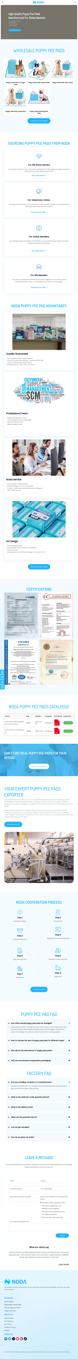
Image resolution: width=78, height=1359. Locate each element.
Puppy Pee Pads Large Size (15, 111)
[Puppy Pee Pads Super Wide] (39, 70)
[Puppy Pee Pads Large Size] (15, 97)
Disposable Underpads (12, 1305)
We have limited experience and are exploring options (53, 1213)
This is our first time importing (52, 1217)
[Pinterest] (21, 1338)
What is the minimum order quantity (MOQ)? (28, 1097)
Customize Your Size (39, 212)
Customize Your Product (39, 121)
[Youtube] (17, 1338)
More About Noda (13, 824)
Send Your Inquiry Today (39, 567)
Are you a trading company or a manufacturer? (30, 1082)
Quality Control (10, 1327)
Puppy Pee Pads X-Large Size (15, 83)
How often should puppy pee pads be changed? (30, 1023)
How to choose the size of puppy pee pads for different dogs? (36, 1040)
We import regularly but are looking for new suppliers (51, 1207)
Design (6, 1330)
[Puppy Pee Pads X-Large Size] (15, 68)
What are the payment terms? (22, 1117)
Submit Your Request (39, 766)
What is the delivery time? (20, 1107)
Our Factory (8, 1321)
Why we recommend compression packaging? (29, 1060)
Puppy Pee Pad (10, 1311)
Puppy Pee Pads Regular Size (39, 112)
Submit (62, 1236)
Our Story (7, 1324)
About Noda (8, 1318)
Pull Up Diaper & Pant (12, 1308)
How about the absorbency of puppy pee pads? (30, 1050)
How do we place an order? (21, 1137)
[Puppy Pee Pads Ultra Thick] (62, 68)
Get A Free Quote (39, 175)
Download (68, 723)
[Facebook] (5, 1338)
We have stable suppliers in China (53, 1203)
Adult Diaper (9, 1301)
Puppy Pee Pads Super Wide (39, 83)
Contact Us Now (39, 989)
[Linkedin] (9, 1338)
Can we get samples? (19, 1127)
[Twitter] (13, 1338)
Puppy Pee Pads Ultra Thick (62, 83)
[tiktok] (25, 1338)
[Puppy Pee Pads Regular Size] (39, 96)
